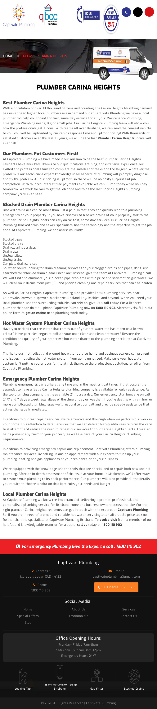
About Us (78, 609)
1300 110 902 (128, 546)
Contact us (129, 616)
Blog (28, 622)
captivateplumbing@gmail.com (116, 577)
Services (128, 609)
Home (8, 56)
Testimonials (78, 616)
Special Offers (28, 616)
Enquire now (138, 12)
